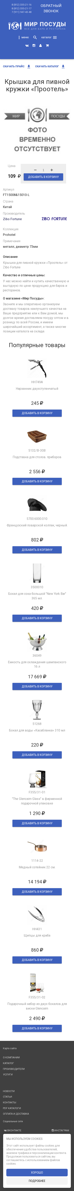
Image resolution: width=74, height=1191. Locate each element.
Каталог (8, 1063)
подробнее (37, 1180)
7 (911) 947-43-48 (21, 12)
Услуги (8, 1074)
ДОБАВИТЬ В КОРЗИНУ (43, 177)
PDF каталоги (12, 1108)
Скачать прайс (17, 66)
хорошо (37, 1172)
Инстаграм (61, 1130)
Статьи (7, 1096)
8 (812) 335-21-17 (21, 8)
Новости (9, 1091)
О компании (11, 1057)
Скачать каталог (50, 66)
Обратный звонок (51, 8)
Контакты (9, 1102)
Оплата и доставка (16, 1113)
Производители (14, 1068)
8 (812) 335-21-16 (21, 4)
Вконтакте (14, 1130)
